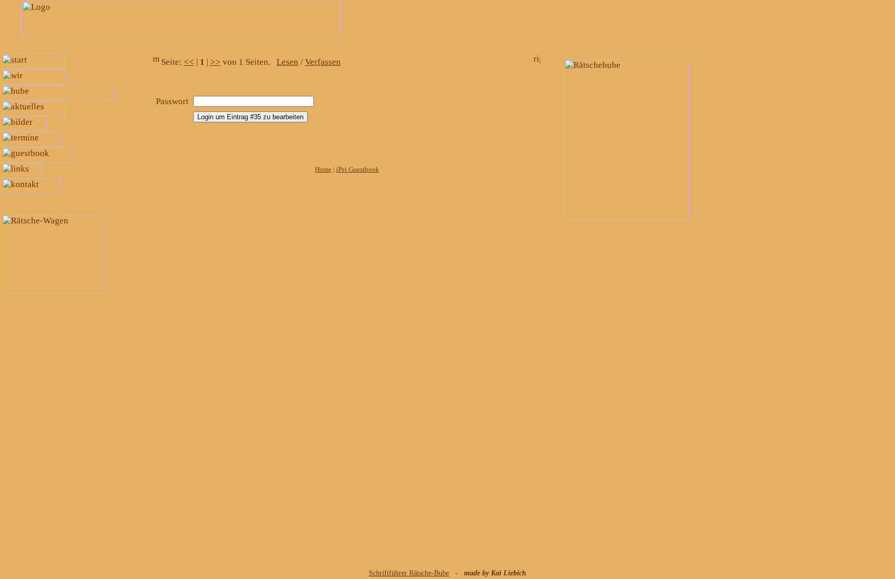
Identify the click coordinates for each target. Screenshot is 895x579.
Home (323, 169)
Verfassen (323, 62)
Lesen (287, 62)
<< (189, 62)
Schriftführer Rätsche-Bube (409, 573)
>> (215, 62)
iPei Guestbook (357, 169)
